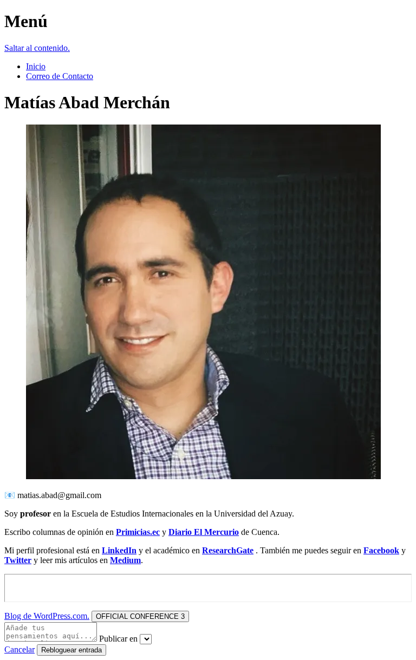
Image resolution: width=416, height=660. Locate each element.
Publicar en (118, 638)
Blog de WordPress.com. (46, 615)
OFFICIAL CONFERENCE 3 (140, 616)
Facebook (381, 550)
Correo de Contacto (59, 76)
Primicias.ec (138, 532)
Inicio (36, 66)
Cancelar (19, 649)
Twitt (14, 560)
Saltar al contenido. (37, 48)
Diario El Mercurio (203, 532)
